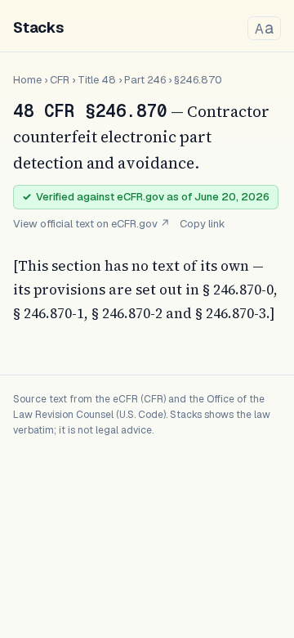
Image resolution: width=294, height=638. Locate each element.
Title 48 (97, 80)
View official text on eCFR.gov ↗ (91, 224)
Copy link (202, 224)
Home (27, 80)
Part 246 (145, 80)
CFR (59, 80)
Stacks (38, 27)
